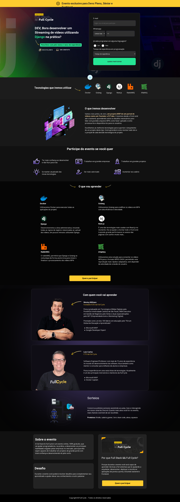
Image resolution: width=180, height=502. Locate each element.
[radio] (96, 46)
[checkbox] (114, 46)
